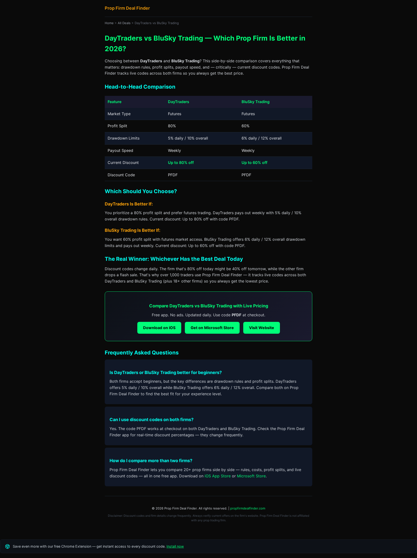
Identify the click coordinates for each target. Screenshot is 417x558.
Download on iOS (159, 327)
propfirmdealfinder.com (247, 508)
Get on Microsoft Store (212, 327)
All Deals (124, 23)
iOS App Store (218, 475)
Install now (175, 546)
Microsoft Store (251, 475)
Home (109, 23)
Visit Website (261, 327)
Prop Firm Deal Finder (127, 8)
